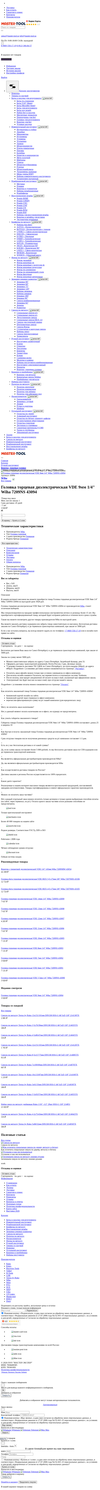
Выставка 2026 (13, 1211)
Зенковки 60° (22, 284)
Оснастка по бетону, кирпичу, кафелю (33, 418)
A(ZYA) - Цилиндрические (29, 227)
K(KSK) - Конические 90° (28, 248)
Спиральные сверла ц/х (27, 313)
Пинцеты (21, 367)
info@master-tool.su (28, 36)
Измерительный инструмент (24, 127)
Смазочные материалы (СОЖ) (30, 428)
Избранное (11, 66)
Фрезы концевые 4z (25, 263)
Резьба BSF (22, 212)
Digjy (8, 1301)
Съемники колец (24, 358)
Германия (30, 536)
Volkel (9, 1271)
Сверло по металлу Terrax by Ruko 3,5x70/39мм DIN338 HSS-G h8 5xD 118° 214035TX (39, 1025)
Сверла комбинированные (28, 300)
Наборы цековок (24, 293)
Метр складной (23, 158)
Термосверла (22, 336)
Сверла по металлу (19, 310)
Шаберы (20, 408)
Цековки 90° (22, 298)
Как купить (11, 10)
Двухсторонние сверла (27, 317)
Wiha (22, 532)
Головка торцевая (18, 534)
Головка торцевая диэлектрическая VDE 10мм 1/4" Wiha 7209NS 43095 (32, 938)
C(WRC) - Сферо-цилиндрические (32, 232)
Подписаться (32, 1311)
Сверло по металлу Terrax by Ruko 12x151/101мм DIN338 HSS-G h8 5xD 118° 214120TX (40, 1045)
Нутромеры (22, 136)
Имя (3, 1412)
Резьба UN (21, 208)
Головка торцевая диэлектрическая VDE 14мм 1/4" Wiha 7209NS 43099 (32, 899)
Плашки (20, 186)
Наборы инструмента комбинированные (35, 362)
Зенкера (20, 305)
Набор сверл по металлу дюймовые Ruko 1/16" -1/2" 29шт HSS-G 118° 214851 (35, 1104)
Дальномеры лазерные (27, 172)
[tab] (19, 548)
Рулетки (20, 167)
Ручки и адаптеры (25, 406)
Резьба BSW (22, 210)
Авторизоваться (50, 1405)
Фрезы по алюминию (26, 270)
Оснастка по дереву (25, 414)
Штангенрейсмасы (25, 169)
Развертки (21, 308)
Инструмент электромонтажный (31, 365)
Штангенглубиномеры (27, 165)
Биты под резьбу (24, 110)
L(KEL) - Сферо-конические (29, 250)
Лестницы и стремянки (27, 425)
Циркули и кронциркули (28, 155)
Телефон (5, 1454)
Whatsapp (4, 1372)
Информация (7, 1178)
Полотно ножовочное (26, 389)
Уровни (20, 143)
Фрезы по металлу (19, 257)
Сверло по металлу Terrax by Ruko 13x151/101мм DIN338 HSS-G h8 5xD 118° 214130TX (40, 1015)
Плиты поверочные (25, 148)
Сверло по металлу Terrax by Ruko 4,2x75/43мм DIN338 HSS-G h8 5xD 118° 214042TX (39, 1114)
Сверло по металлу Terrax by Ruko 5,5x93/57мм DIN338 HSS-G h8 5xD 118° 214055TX (39, 1094)
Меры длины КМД (25, 174)
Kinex (8, 1266)
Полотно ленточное (25, 387)
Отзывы (9, 1199)
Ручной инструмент (20, 339)
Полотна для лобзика (26, 391)
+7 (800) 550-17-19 (72, 631)
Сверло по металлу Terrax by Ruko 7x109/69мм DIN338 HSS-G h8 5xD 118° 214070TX (39, 1065)
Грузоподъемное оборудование (30, 421)
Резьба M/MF (22, 198)
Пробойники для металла (28, 379)
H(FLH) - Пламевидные (27, 243)
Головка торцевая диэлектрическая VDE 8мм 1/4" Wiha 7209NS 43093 (32, 948)
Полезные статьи (13, 1204)
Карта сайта (11, 1209)
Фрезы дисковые (24, 260)
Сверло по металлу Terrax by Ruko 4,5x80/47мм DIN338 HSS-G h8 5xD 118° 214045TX (39, 1035)
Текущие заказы (13, 68)
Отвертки (21, 346)
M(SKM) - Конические (27, 253)
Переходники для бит (26, 117)
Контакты (10, 15)
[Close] (3, 1385)
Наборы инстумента (20, 382)
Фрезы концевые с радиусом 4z (31, 265)
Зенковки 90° (22, 282)
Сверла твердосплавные (27, 334)
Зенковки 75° (22, 286)
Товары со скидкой (19, 96)
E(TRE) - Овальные (25, 236)
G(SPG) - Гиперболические (29, 241)
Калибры (21, 153)
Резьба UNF (22, 205)
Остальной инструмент (21, 411)
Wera (8, 1282)
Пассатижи (22, 348)
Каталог (4, 1215)
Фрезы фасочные (24, 274)
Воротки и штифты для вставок (31, 217)
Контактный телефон (10, 1415)
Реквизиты (11, 1197)
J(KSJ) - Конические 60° (27, 246)
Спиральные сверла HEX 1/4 (29, 320)
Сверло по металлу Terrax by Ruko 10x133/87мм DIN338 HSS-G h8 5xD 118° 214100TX (39, 1075)
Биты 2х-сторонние (25, 101)
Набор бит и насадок (26, 113)
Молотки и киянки (25, 360)
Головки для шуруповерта (28, 120)
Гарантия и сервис (14, 12)
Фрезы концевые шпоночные (30, 277)
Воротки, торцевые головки (29, 369)
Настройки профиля (15, 73)
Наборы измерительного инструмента (34, 176)
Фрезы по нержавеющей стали (30, 272)
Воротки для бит (24, 122)
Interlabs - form (7, 1446)
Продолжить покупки (28, 1482)
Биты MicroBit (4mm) (26, 106)
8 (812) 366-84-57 (24, 46)
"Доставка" (79, 668)
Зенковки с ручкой (25, 401)
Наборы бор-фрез (24, 225)
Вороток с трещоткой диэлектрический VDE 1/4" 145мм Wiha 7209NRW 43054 (36, 869)
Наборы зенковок (24, 291)
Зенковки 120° (23, 289)
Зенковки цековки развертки (24, 279)
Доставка (10, 7)
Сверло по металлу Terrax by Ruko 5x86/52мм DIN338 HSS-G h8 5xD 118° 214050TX (38, 1124)
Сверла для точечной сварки (29, 322)
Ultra (8, 1292)
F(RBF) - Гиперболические (28, 239)
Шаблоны (21, 160)
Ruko (8, 1264)
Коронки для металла (26, 375)
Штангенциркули (24, 146)
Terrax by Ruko (12, 1278)
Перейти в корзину (9, 1482)
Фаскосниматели (18, 396)
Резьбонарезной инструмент (24, 181)
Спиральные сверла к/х (27, 315)
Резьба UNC (22, 203)
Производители (13, 17)
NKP (8, 1289)
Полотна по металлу (20, 384)
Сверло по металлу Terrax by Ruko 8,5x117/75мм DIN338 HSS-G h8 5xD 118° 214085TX (40, 1055)
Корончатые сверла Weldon (29, 377)
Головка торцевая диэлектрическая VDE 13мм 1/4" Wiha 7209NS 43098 (32, 909)
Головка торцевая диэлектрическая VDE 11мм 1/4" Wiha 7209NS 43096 (32, 928)
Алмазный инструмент (27, 416)
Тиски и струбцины (25, 430)
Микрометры (22, 134)
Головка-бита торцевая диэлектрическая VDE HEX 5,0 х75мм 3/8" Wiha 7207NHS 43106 (40, 879)
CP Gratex (10, 1294)
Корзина (18, 1372)
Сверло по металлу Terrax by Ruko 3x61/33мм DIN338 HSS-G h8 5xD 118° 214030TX (38, 1084)
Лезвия (20, 404)
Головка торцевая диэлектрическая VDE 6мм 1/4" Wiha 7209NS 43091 (32, 968)
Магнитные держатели (27, 115)
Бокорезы (21, 351)
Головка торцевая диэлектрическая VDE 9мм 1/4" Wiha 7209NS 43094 (32, 995)
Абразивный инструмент (28, 432)
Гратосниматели (24, 399)
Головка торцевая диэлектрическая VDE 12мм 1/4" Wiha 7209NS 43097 (32, 918)
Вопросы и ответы (14, 1202)
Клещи (20, 355)
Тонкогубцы (22, 353)
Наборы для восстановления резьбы (33, 215)
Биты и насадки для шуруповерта (26, 98)
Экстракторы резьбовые (27, 219)
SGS (8, 1287)
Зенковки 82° (22, 303)
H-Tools (9, 1273)
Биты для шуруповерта (27, 108)
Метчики (21, 184)
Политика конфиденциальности (20, 1206)
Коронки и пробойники (22, 372)
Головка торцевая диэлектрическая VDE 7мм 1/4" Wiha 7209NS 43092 (32, 958)
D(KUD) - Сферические (27, 234)
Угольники (21, 141)
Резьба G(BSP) (23, 201)
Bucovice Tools (12, 1268)
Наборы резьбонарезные (27, 191)
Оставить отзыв (8, 643)
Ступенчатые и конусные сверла (31, 329)
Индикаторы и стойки (26, 129)
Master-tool (11, 1296)
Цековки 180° (23, 296)
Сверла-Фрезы (23, 327)
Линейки (21, 132)
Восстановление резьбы (22, 196)
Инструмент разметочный (28, 341)
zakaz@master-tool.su (10, 36)
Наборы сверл (23, 331)
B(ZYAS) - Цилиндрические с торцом (33, 229)
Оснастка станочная (26, 423)
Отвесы (20, 162)
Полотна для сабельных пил (29, 394)
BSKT (9, 1299)
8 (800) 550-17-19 (8, 46)
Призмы (20, 150)
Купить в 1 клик (18, 520)
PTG (8, 1285)
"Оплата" (64, 684)
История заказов (13, 71)
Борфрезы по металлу (21, 222)
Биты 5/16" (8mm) (24, 103)
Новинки (15, 93)
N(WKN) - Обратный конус (29, 255)
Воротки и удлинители (27, 188)
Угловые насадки (24, 124)
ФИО (3, 1451)
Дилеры (9, 1187)
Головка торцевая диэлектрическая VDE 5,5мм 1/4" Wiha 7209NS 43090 (33, 978)
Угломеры (21, 139)
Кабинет (24, 1372)
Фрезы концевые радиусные (29, 267)
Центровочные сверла (26, 324)
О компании (11, 1183)
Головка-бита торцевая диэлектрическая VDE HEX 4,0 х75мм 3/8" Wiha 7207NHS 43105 (40, 889)
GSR (8, 1275)
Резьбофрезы (22, 193)
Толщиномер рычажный (27, 179)
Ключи (20, 344)
